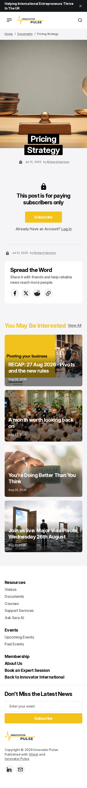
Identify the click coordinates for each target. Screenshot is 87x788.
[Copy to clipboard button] (48, 293)
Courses (12, 603)
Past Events (14, 644)
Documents (25, 34)
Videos (10, 589)
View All (74, 325)
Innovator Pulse (17, 759)
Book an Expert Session (27, 670)
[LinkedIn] (9, 769)
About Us (13, 663)
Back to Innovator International (34, 677)
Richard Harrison (58, 162)
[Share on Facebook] (14, 293)
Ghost (33, 754)
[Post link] (43, 360)
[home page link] (30, 20)
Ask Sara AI (14, 617)
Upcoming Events (19, 637)
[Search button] (80, 20)
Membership (17, 656)
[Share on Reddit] (37, 293)
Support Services (19, 610)
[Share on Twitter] (26, 293)
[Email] (20, 769)
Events (11, 630)
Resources (15, 582)
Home (9, 34)
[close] (80, 6)
